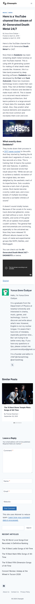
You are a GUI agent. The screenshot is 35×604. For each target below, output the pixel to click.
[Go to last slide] (4, 402)
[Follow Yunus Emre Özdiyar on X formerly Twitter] (12, 365)
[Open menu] (31, 3)
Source (6, 281)
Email (7, 491)
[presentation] (17, 393)
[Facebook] (4, 586)
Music (5, 12)
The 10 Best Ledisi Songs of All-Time (17, 548)
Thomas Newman (12, 414)
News (10, 12)
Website (7, 502)
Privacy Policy (25, 592)
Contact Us (15, 592)
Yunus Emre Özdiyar (11, 33)
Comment (8, 450)
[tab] (14, 422)
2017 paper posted (12, 151)
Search (28, 528)
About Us (6, 592)
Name (7, 481)
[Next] (30, 402)
